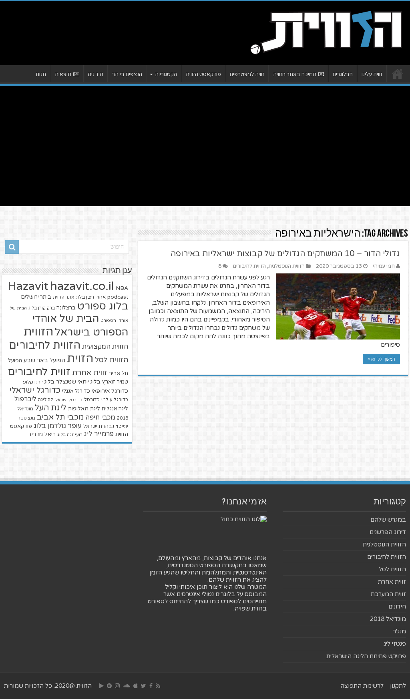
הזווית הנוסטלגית (286, 266)
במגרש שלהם (388, 519)
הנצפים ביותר (127, 74)
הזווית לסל (111, 360)
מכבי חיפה (100, 418)
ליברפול (25, 399)
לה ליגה (45, 399)
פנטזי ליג (395, 643)
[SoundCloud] (126, 686)
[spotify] (109, 686)
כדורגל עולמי (114, 399)
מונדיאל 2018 (388, 619)
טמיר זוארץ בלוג (109, 381)
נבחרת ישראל (98, 426)
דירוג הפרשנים (388, 532)
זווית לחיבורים (39, 372)
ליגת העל (50, 408)
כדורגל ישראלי (34, 390)
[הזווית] (326, 31)
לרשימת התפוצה (362, 685)
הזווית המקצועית (105, 347)
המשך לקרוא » (381, 359)
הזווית (38, 332)
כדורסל (92, 400)
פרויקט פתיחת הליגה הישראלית (366, 656)
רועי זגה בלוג (69, 434)
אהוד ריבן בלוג (91, 297)
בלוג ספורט (102, 306)
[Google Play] (101, 686)
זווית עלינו (372, 74)
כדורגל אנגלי (76, 391)
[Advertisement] (205, 146)
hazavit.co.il (82, 286)
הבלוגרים (343, 74)
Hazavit (28, 286)
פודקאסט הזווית (203, 74)
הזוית (80, 359)
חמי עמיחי (384, 266)
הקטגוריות (166, 74)
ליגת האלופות (84, 408)
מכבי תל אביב (60, 417)
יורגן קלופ (33, 382)
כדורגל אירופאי (110, 391)
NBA (122, 288)
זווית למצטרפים (247, 74)
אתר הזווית (63, 297)
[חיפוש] (12, 247)
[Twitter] (143, 686)
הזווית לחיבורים (249, 266)
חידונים (95, 74)
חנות (41, 74)
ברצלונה (66, 308)
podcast (117, 297)
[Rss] (158, 686)
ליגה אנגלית (115, 409)
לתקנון (398, 685)
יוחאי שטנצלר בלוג (66, 381)
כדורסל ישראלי (68, 399)
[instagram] (117, 686)
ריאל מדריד (42, 434)
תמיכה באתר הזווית (294, 74)
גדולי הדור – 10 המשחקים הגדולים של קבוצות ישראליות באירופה (285, 254)
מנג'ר (399, 631)
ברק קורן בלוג (41, 308)
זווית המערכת (388, 594)
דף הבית (397, 73)
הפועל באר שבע (44, 360)
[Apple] (136, 686)
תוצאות (63, 74)
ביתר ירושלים (36, 297)
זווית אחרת (89, 372)
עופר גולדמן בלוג (58, 426)
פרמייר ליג (99, 434)
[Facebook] (151, 686)
